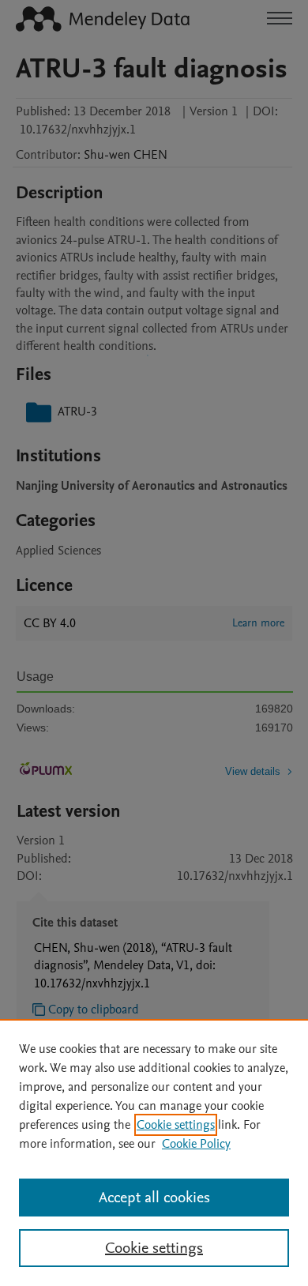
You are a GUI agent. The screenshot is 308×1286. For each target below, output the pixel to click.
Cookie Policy (196, 1144)
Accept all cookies (154, 1197)
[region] (154, 1152)
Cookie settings (176, 1125)
